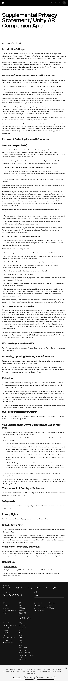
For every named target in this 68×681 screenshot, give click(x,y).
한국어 (54, 588)
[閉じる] (66, 668)
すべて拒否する (29, 678)
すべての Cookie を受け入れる (46, 678)
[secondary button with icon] (64, 3)
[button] (34, 631)
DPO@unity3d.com (10, 566)
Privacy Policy (26, 62)
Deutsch (11, 588)
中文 (37, 588)
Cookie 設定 (17, 678)
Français (23, 588)
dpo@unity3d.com (9, 484)
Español (41, 588)
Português (31, 588)
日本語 (17, 588)
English (5, 588)
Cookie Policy (6, 133)
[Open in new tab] (15, 610)
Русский (48, 588)
